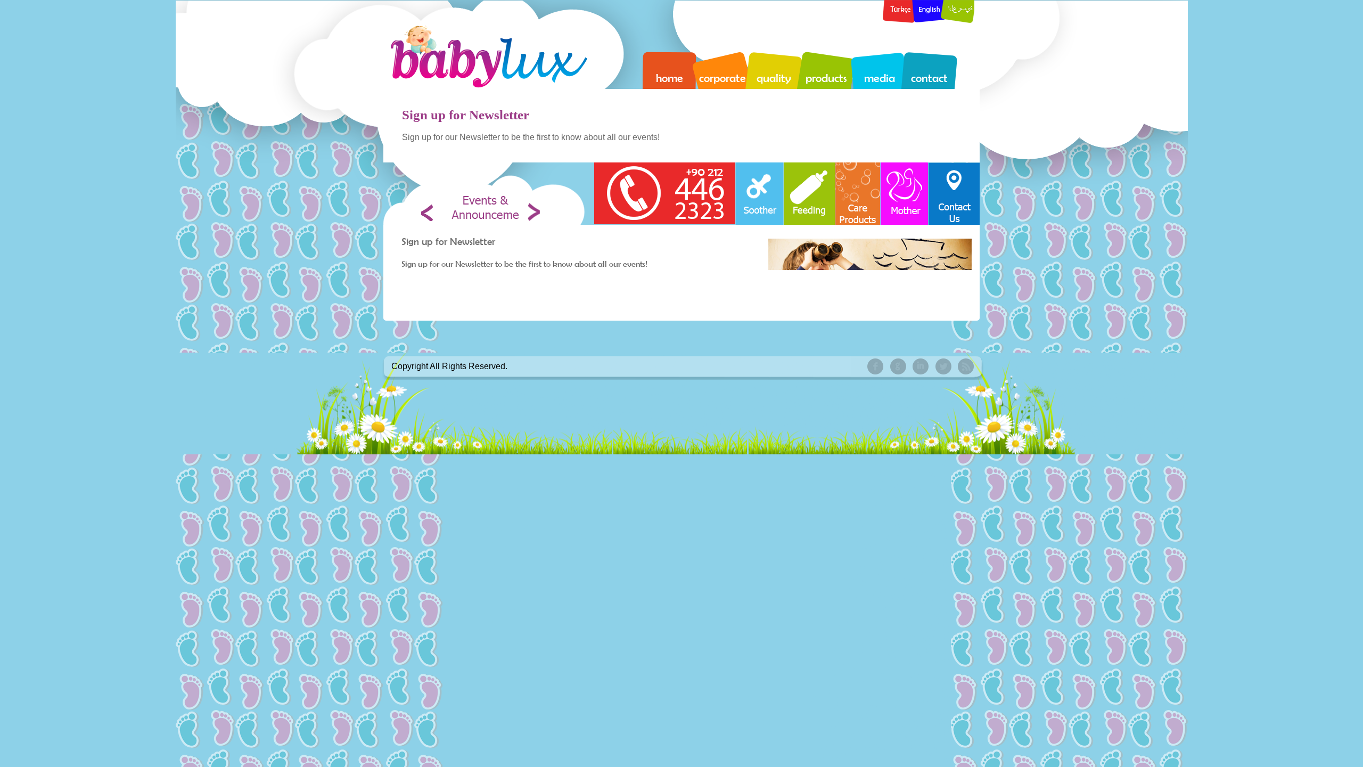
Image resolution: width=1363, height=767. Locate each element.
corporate (722, 77)
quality (774, 77)
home (669, 77)
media (879, 77)
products (826, 77)
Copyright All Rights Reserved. (449, 366)
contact (929, 77)
